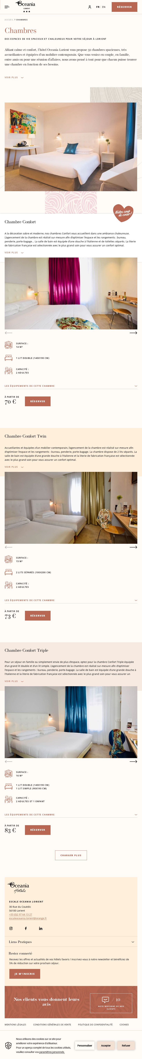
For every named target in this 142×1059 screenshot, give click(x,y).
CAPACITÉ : (22, 369)
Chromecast (15, 391)
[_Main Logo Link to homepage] (22, 7)
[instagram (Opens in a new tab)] (11, 930)
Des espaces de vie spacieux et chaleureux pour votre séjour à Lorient (55, 38)
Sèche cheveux (16, 424)
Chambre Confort (20, 222)
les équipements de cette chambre (30, 385)
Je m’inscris (25, 973)
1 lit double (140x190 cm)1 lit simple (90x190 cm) (32, 787)
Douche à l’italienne (20, 413)
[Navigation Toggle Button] (7, 7)
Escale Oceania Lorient (26, 901)
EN (104, 7)
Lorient (21, 910)
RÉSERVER (37, 401)
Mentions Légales (15, 1024)
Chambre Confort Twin (25, 436)
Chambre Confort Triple (26, 651)
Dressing (13, 407)
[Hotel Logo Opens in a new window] (18, 892)
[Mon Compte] (80, 7)
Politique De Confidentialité (95, 1024)
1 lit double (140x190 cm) (32, 358)
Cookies (124, 1024)
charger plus (71, 855)
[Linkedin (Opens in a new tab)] (40, 930)
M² (19, 346)
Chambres (22, 19)
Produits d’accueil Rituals (25, 419)
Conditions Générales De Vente (52, 1024)
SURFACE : (22, 343)
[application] (71, 1045)
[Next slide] (133, 333)
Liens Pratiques (20, 942)
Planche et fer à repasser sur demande (33, 864)
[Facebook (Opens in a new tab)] (25, 930)
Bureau (12, 622)
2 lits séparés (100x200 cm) (33, 572)
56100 (12, 910)
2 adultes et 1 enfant (30, 801)
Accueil (9, 19)
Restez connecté (20, 953)
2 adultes (22, 372)
